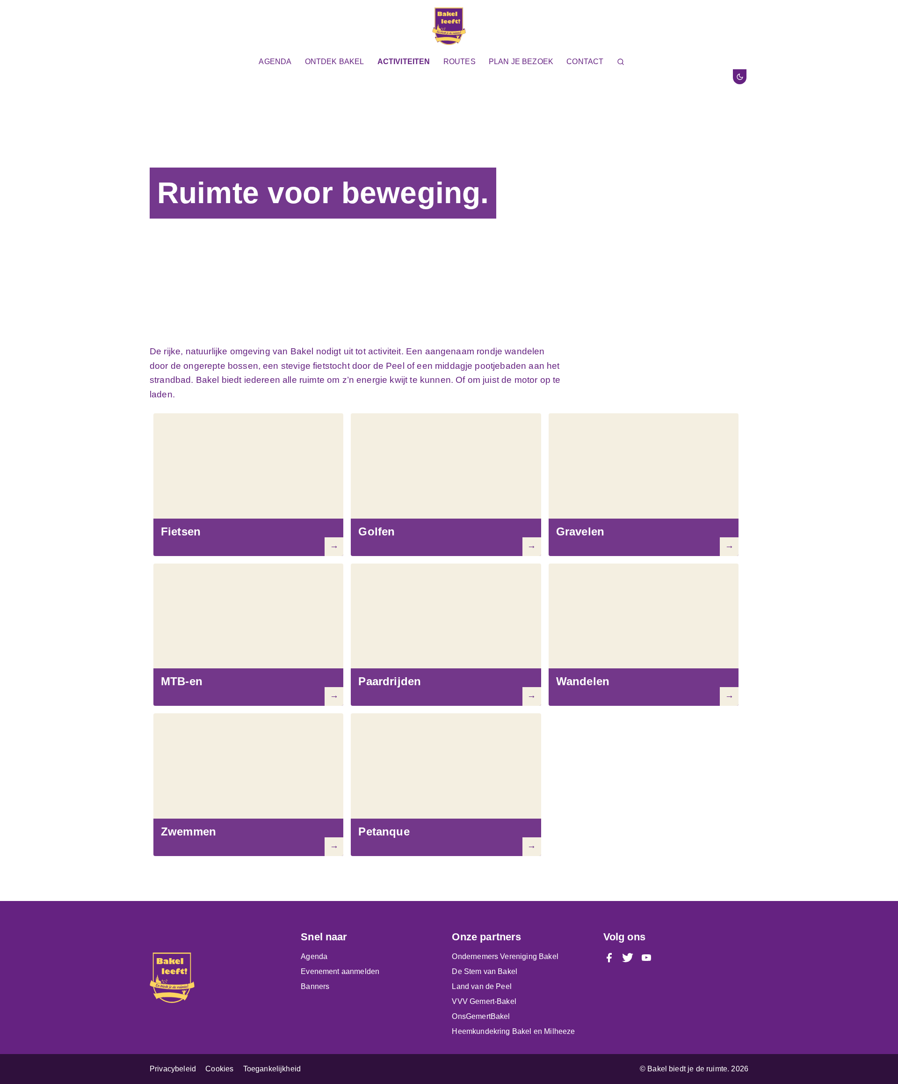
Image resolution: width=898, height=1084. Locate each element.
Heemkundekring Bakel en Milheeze (513, 1031)
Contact (584, 62)
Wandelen (582, 681)
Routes (459, 62)
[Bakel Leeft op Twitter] (627, 956)
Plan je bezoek (521, 62)
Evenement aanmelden (340, 971)
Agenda (275, 62)
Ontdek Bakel (334, 62)
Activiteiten (403, 62)
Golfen (376, 531)
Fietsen (181, 531)
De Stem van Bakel (484, 971)
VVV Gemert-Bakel (484, 1001)
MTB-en (182, 681)
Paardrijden (389, 681)
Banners (315, 986)
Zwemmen (188, 831)
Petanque (383, 831)
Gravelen (580, 531)
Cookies (219, 1069)
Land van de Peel (482, 986)
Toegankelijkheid (272, 1069)
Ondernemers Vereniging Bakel (505, 956)
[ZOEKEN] (622, 62)
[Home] (449, 27)
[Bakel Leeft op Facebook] (609, 956)
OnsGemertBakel (481, 1016)
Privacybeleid (173, 1069)
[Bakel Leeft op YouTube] (646, 956)
